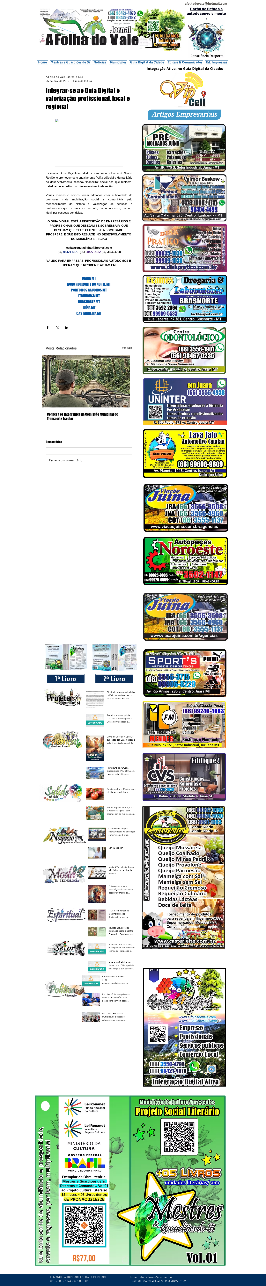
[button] (118, 62)
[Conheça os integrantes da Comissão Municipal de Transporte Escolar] (89, 381)
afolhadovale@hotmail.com (157, 1277)
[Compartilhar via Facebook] (47, 327)
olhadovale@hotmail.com (207, 3)
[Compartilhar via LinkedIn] (67, 327)
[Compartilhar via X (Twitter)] (57, 327)
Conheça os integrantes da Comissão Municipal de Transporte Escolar (82, 416)
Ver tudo (127, 347)
